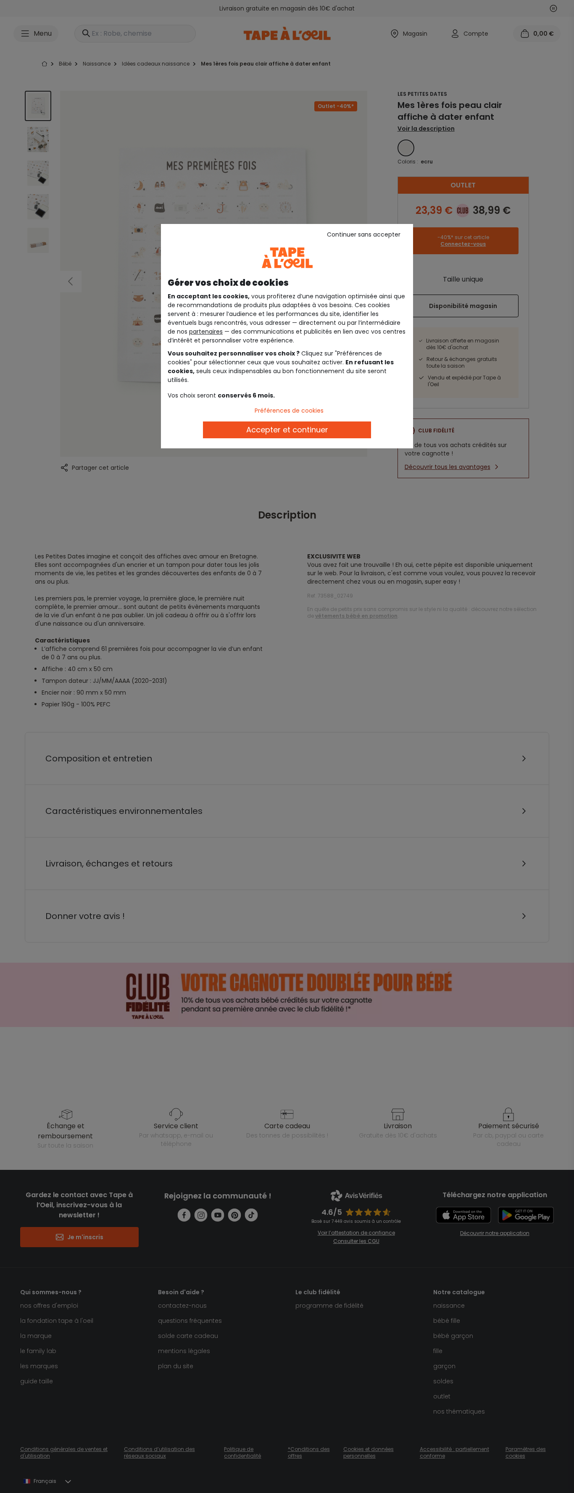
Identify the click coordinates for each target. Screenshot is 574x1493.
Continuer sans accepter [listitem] (363, 234)
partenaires (206, 331)
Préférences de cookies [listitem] (289, 410)
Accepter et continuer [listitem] (287, 429)
